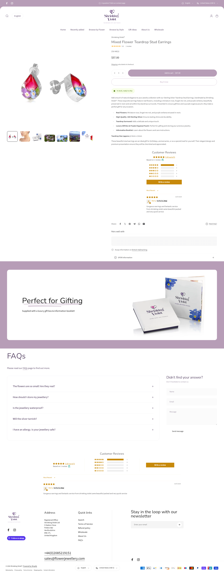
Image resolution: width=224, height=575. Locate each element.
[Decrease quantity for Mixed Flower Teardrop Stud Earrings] (114, 73)
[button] (154, 165)
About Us (82, 536)
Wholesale (82, 532)
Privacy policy (18, 570)
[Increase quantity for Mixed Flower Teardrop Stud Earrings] (123, 73)
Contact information (49, 570)
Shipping (114, 64)
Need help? (213, 224)
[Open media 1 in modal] (54, 82)
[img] (152, 197)
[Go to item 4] (49, 138)
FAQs (25, 368)
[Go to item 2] (25, 136)
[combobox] (188, 3)
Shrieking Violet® (118, 37)
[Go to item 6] (74, 136)
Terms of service (27, 570)
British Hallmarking (139, 250)
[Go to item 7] (87, 136)
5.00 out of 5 (170, 157)
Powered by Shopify (30, 566)
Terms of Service (85, 524)
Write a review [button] (164, 182)
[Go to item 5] (62, 138)
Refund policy (84, 528)
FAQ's (80, 540)
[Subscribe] (179, 524)
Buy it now (164, 82)
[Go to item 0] (12, 136)
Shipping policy (38, 570)
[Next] (94, 88)
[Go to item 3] (37, 137)
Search (81, 520)
